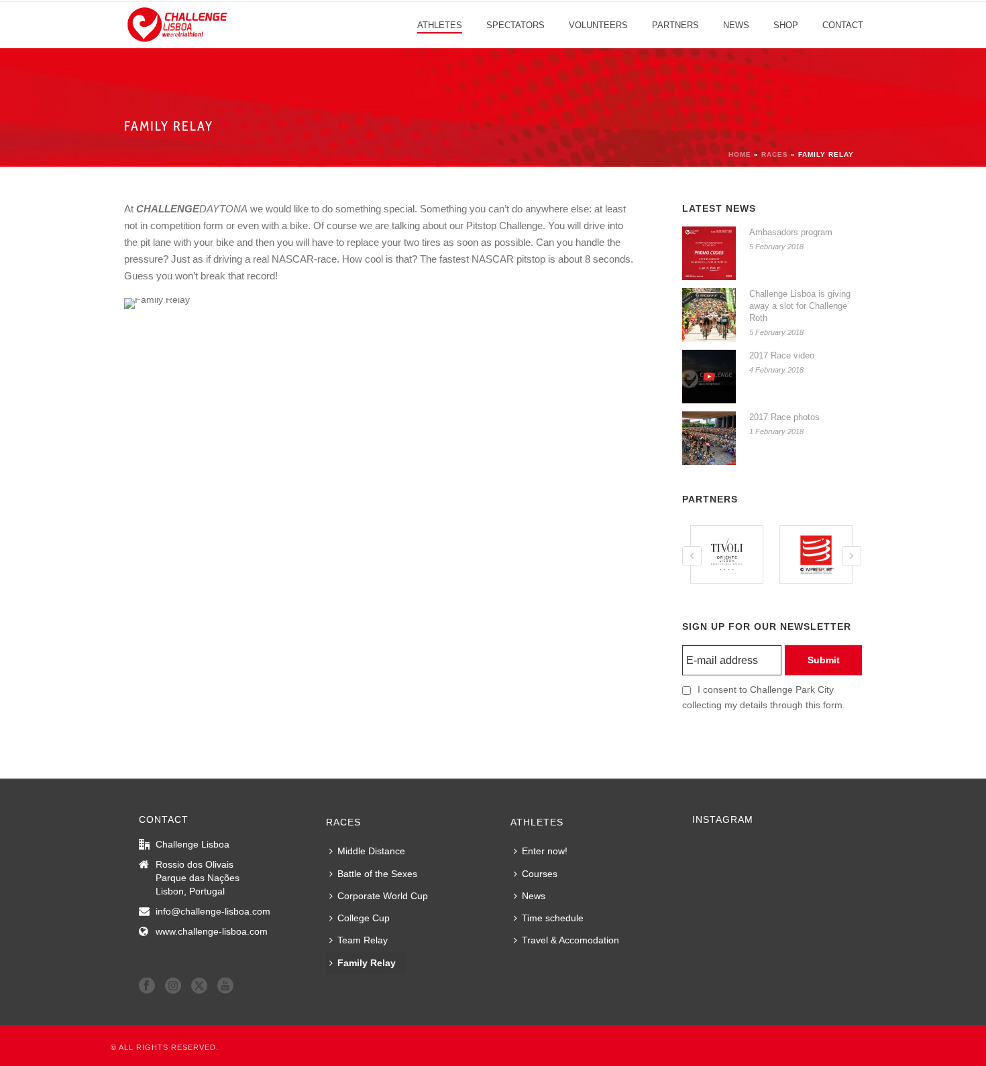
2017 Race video (781, 355)
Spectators (515, 25)
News (736, 25)
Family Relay (366, 962)
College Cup (363, 918)
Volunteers (598, 25)
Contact (842, 25)
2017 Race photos (784, 417)
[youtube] (225, 986)
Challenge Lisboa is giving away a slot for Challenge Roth (800, 306)
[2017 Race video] (709, 376)
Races (774, 154)
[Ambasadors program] (709, 253)
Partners (675, 25)
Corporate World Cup (382, 895)
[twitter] (199, 986)
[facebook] (147, 986)
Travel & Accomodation (570, 940)
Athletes (439, 25)
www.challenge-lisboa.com (212, 931)
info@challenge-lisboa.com (213, 911)
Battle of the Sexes (377, 873)
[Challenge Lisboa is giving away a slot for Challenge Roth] (709, 315)
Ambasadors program (790, 232)
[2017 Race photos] (709, 438)
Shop (785, 25)
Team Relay (362, 940)
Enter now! (544, 851)
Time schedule (553, 918)
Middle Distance (371, 851)
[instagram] (173, 986)
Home (739, 154)
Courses (539, 873)
